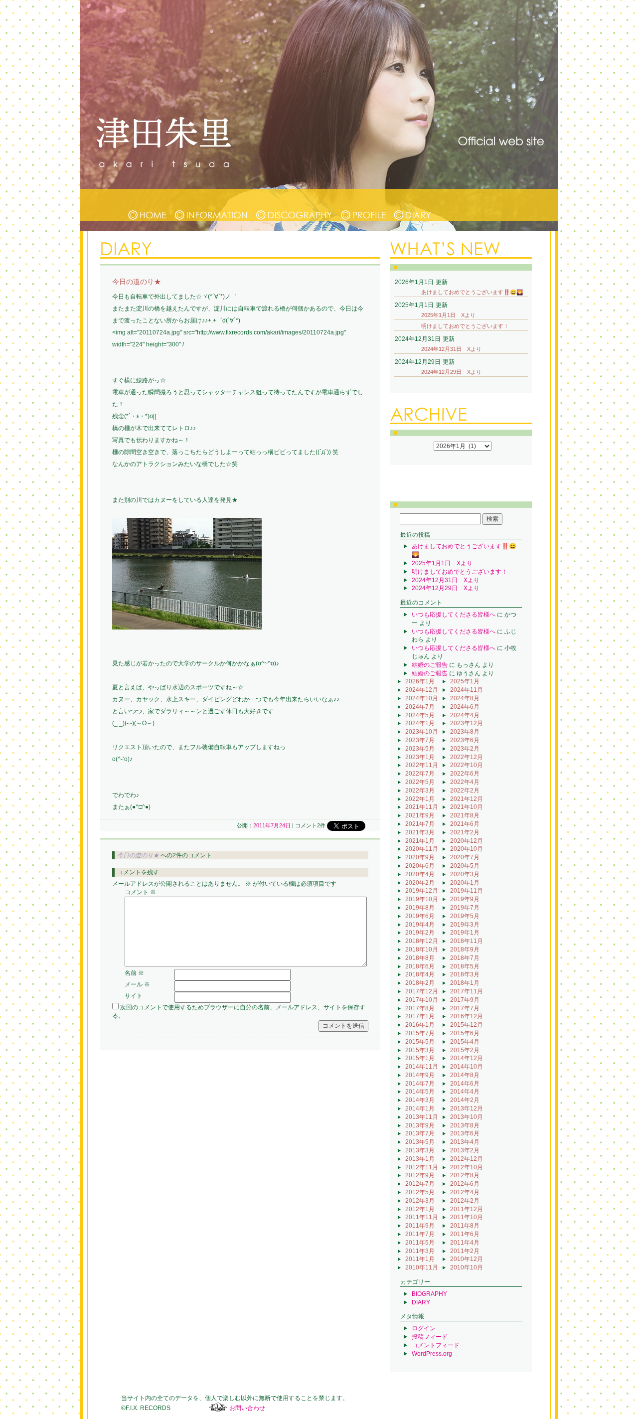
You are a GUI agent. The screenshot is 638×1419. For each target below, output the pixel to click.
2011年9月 (420, 1225)
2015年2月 (464, 1050)
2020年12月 (466, 840)
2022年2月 (464, 790)
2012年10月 (466, 1167)
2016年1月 (420, 1024)
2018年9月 (464, 949)
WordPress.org (432, 1353)
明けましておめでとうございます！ (465, 326)
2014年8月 (464, 1075)
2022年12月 (466, 757)
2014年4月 (464, 1091)
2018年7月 (464, 957)
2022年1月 (420, 798)
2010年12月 (466, 1259)
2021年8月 (464, 815)
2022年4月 (464, 782)
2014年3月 (420, 1100)
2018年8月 (420, 957)
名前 (134, 972)
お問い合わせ (247, 1408)
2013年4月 (464, 1141)
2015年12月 (466, 1024)
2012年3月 (420, 1200)
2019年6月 (420, 916)
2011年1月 (420, 1259)
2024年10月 (421, 698)
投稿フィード (430, 1336)
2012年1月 (420, 1209)
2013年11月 (421, 1116)
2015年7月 (420, 1033)
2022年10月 (466, 765)
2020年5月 (464, 865)
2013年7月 (420, 1133)
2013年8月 (464, 1125)
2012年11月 (421, 1167)
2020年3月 (464, 874)
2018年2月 (420, 982)
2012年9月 (420, 1175)
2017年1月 (420, 1016)
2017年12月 (421, 991)
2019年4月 (420, 924)
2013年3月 (420, 1150)
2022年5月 (420, 782)
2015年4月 (464, 1041)
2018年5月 (464, 966)
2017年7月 (464, 1008)
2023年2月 (464, 748)
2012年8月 (464, 1175)
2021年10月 (466, 806)
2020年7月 (464, 857)
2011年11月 (421, 1217)
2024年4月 (464, 715)
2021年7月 (420, 823)
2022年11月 (421, 765)
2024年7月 (420, 706)
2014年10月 (466, 1066)
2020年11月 (421, 848)
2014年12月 (466, 1058)
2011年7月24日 (272, 825)
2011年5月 (420, 1242)
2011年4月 (464, 1242)
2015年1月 (420, 1058)
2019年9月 (464, 899)
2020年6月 (420, 865)
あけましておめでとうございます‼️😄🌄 (472, 292)
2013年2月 (464, 1150)
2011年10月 (466, 1217)
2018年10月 (421, 949)
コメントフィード (436, 1345)
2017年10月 (421, 999)
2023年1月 (420, 757)
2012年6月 (464, 1183)
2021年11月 (421, 806)
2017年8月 (420, 1008)
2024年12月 (421, 689)
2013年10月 (466, 1116)
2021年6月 (464, 823)
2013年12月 (466, 1108)
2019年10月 (421, 899)
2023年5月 (420, 748)
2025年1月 (464, 681)
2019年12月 (421, 890)
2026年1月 (420, 681)
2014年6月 (464, 1083)
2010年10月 (466, 1267)
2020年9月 (420, 857)
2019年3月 (464, 924)
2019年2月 (420, 932)
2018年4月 (420, 974)
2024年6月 (464, 706)
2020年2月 (420, 882)
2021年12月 (466, 798)
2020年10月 (466, 848)
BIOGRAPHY (429, 1293)
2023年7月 (420, 740)
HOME (147, 205)
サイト (134, 995)
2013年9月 (420, 1125)
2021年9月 (420, 815)
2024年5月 (420, 715)
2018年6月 (420, 966)
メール (137, 984)
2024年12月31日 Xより (451, 349)
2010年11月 (421, 1267)
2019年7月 (464, 907)
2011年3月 (420, 1251)
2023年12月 (466, 723)
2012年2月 (464, 1200)
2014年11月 (421, 1066)
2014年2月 (464, 1100)
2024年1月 (420, 723)
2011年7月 (420, 1234)
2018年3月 (464, 974)
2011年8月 (464, 1225)
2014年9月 (420, 1075)
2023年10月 (421, 731)
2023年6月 (464, 740)
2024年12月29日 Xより (451, 372)
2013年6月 (464, 1133)
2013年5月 (420, 1141)
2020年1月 (464, 882)
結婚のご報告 (430, 664)
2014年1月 (420, 1108)
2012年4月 (464, 1192)
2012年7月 (420, 1183)
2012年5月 (420, 1192)
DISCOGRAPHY (295, 205)
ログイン (424, 1328)
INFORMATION (212, 205)
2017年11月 (466, 991)
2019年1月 (464, 932)
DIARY (413, 205)
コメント (140, 892)
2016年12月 (466, 1016)
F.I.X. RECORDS (218, 1408)
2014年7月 (420, 1083)
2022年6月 (464, 773)
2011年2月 (464, 1251)
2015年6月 (464, 1033)
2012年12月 (466, 1158)
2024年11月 (466, 689)
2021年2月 (464, 832)
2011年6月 (464, 1234)
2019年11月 (466, 890)
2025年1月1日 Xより (448, 315)
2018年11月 (466, 941)
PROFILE (363, 205)
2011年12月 (466, 1209)
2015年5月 (420, 1041)
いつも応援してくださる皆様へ (453, 614)
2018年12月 (421, 941)
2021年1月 (420, 840)
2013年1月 (420, 1158)
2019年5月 (464, 916)
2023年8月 (464, 731)
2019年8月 (420, 907)
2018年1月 (464, 982)
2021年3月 (420, 832)
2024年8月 (464, 698)
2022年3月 (420, 790)
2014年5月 (420, 1091)
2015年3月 (420, 1050)
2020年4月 (420, 874)
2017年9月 (464, 999)
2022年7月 (420, 773)
